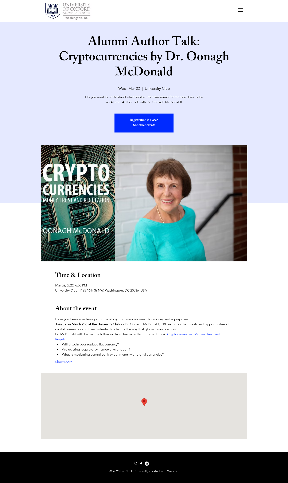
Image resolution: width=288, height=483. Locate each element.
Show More (63, 362)
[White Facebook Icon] (141, 464)
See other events (144, 125)
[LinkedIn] (147, 464)
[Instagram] (135, 464)
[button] (240, 10)
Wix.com (173, 471)
